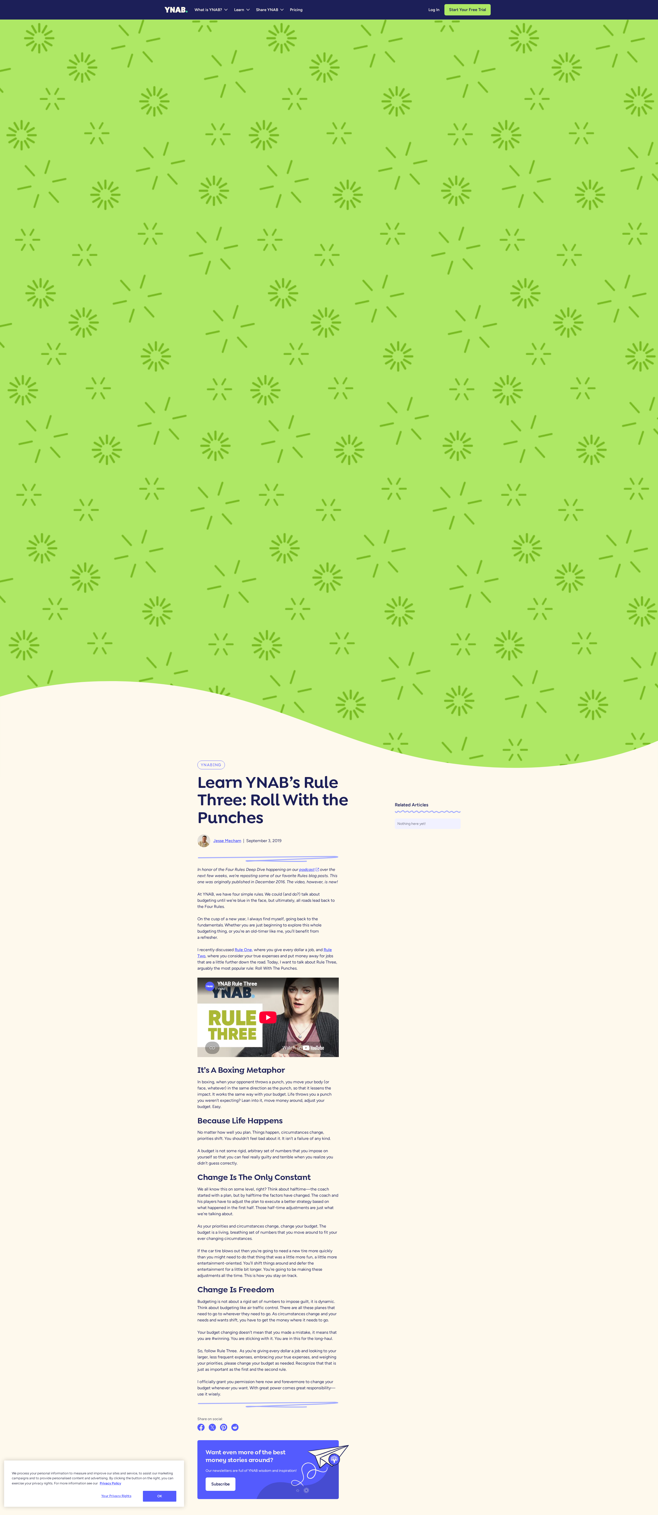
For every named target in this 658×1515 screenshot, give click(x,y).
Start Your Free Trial (467, 9)
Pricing (296, 9)
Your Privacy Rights (116, 1496)
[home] (176, 9)
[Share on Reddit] (235, 1428)
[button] (211, 9)
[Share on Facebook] (201, 1428)
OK (159, 1496)
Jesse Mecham (227, 840)
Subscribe (220, 1484)
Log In (434, 9)
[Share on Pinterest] (224, 1428)
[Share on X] (213, 1428)
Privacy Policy (110, 1483)
